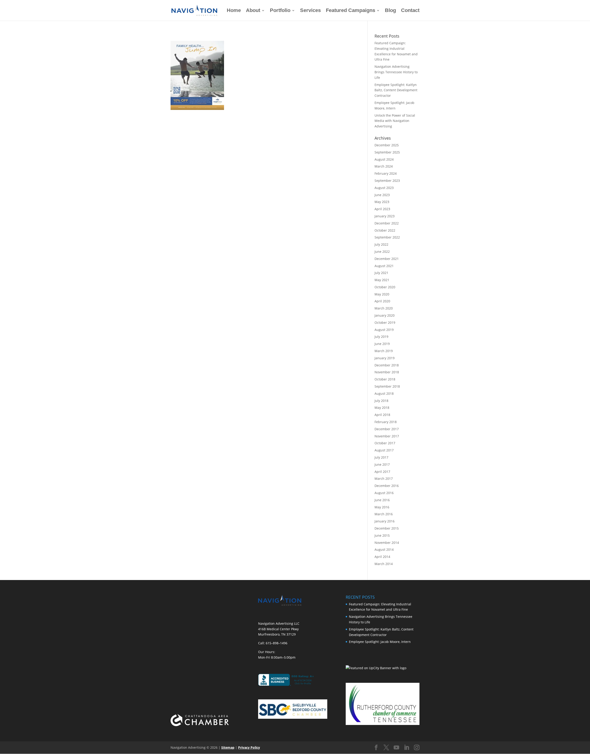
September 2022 (387, 237)
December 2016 (387, 485)
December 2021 (387, 258)
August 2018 (384, 393)
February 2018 (386, 422)
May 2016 (382, 507)
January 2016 (385, 521)
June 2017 (382, 464)
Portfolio (280, 11)
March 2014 (384, 564)
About (253, 11)
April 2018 (382, 414)
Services (310, 11)
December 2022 (387, 223)
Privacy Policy (249, 747)
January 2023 (385, 216)
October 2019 (385, 322)
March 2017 (384, 478)
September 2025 (387, 152)
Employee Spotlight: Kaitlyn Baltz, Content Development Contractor (396, 90)
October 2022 (385, 230)
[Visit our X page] (386, 748)
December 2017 (387, 429)
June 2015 (382, 535)
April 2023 (382, 209)
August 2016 (384, 493)
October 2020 (385, 287)
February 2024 (386, 173)
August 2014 (384, 549)
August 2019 (384, 329)
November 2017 (387, 436)
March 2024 (384, 166)
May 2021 (382, 280)
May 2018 (382, 407)
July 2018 (381, 400)
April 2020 (382, 301)
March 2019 (384, 351)
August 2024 (384, 159)
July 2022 (381, 244)
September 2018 (387, 386)
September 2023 (387, 180)
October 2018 (385, 379)
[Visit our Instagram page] (416, 748)
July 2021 (381, 273)
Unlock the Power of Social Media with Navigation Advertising (395, 121)
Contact (410, 11)
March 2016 (384, 514)
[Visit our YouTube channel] (396, 748)
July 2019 (381, 336)
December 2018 (387, 365)
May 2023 (382, 202)
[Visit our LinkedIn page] (406, 748)
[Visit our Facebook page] (376, 748)
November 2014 (387, 542)
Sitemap (227, 747)
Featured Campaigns (350, 11)
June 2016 (382, 500)
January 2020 (385, 315)
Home (234, 11)
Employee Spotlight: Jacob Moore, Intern (380, 641)
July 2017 (381, 457)
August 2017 (384, 450)
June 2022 (382, 251)
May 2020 (382, 294)
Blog (390, 11)
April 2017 (382, 471)
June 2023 (382, 195)
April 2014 (382, 556)
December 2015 (387, 528)
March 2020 (384, 308)
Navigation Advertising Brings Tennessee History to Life (396, 72)
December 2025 (387, 145)
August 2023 (384, 188)
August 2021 (384, 266)
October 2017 (385, 443)
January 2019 (385, 358)
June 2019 (382, 344)
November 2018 (387, 372)
